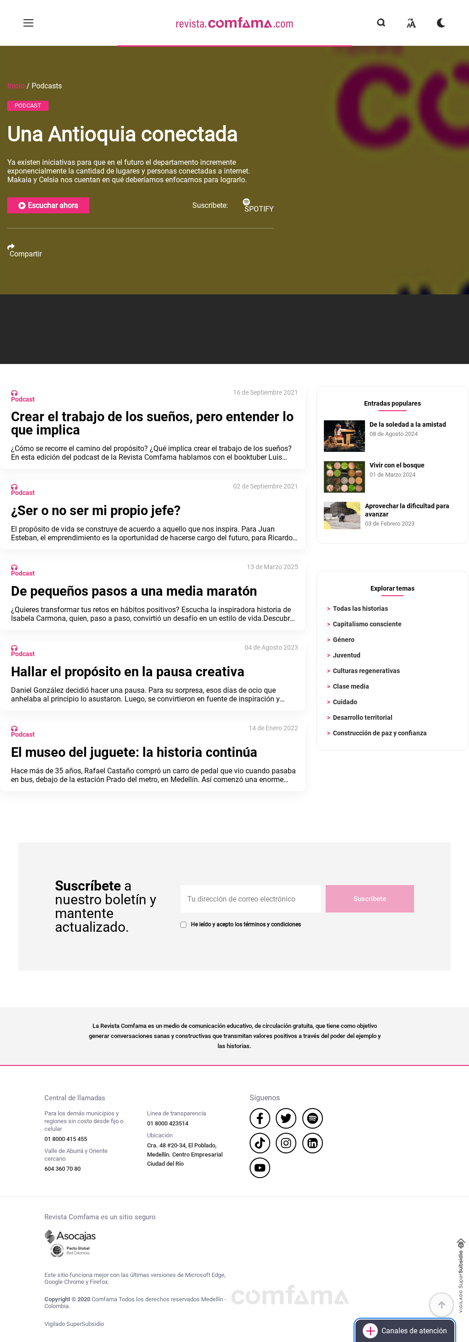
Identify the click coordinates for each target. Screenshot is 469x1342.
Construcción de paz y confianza (380, 733)
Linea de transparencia (176, 1113)
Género (343, 639)
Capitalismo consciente (367, 624)
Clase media (351, 686)
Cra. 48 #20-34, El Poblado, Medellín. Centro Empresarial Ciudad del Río (185, 1154)
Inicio (16, 85)
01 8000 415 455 (65, 1139)
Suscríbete (370, 899)
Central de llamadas (74, 1098)
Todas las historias (360, 608)
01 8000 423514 (167, 1123)
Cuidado (345, 702)
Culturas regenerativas (366, 670)
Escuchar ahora (53, 205)
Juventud (346, 655)
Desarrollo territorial (363, 717)
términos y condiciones (272, 924)
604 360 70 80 (62, 1168)
